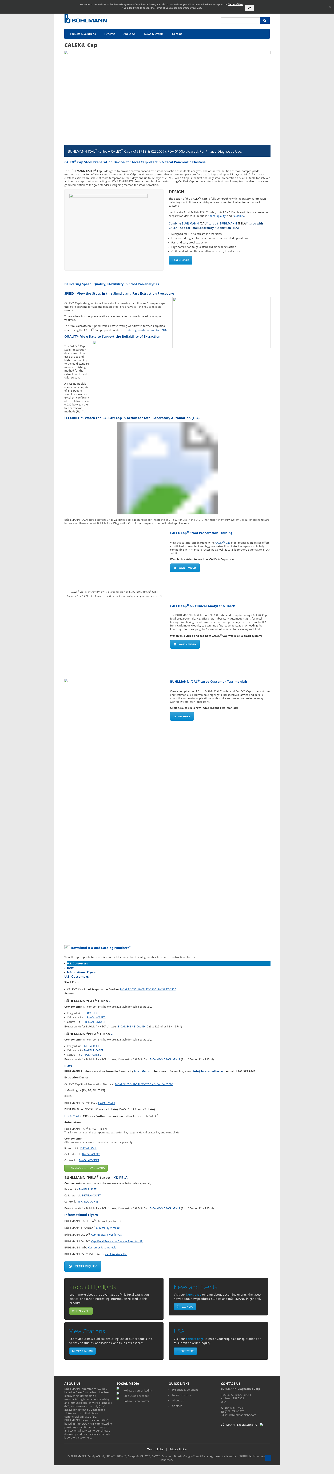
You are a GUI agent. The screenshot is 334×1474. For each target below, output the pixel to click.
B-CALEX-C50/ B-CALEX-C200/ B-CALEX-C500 (148, 989)
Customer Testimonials (102, 1247)
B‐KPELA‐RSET (90, 1046)
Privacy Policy (178, 1449)
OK (249, 8)
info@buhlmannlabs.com (240, 1415)
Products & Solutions (82, 34)
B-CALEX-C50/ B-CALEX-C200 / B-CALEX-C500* (144, 1084)
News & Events (154, 34)
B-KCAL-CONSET (95, 1021)
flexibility (238, 216)
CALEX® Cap (80, 45)
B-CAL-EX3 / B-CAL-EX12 (133, 1026)
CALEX (219, 542)
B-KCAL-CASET (96, 1017)
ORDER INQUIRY (86, 1266)
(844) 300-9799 (235, 1408)
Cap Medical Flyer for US (107, 1234)
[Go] (265, 20)
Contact (177, 34)
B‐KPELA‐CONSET (91, 1054)
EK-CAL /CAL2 (106, 1103)
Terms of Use (155, 1449)
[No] (329, 7)
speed (212, 216)
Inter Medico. (144, 1071)
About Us (129, 34)
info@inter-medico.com (209, 1071)
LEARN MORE (180, 260)
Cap (228, 542)
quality (221, 216)
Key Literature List (116, 1254)
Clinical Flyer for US (108, 1227)
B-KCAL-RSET (92, 1013)
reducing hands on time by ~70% (146, 330)
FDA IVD (109, 34)
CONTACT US (187, 1351)
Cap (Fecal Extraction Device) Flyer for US (117, 1241)
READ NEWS (187, 1306)
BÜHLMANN (194, 223)
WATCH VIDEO (187, 567)
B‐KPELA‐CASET (93, 1050)
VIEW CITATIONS (84, 1351)
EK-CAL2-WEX (72, 1116)
